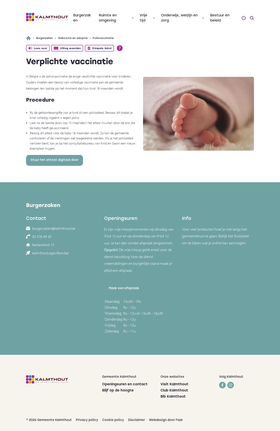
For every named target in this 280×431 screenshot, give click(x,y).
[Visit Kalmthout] (47, 17)
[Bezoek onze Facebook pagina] (222, 385)
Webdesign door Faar (166, 420)
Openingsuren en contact (125, 384)
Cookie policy (113, 420)
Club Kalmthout (174, 390)
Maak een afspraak (124, 288)
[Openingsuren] (244, 18)
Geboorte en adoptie (73, 38)
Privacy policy (87, 420)
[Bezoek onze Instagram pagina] (230, 385)
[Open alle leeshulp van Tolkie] (120, 48)
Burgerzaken (44, 38)
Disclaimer (136, 420)
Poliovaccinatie (103, 38)
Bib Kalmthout (173, 396)
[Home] (28, 38)
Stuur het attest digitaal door (55, 160)
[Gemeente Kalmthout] (61, 379)
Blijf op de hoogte (118, 390)
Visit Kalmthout (174, 384)
